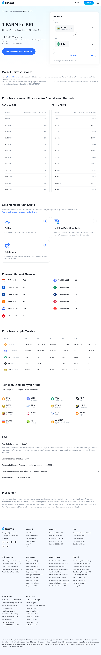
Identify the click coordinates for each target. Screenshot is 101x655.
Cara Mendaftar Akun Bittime (82, 533)
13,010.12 (65, 351)
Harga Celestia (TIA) (32, 580)
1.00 (26, 357)
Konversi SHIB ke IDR (56, 538)
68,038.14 (53, 344)
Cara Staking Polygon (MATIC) (82, 572)
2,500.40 (28, 351)
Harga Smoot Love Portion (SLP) (35, 569)
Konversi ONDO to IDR (56, 541)
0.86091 (52, 357)
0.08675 (27, 370)
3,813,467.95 (92, 344)
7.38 (63, 363)
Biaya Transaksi (30, 541)
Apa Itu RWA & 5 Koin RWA (10, 616)
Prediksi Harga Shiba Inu (9, 605)
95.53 (38, 357)
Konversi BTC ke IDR (55, 535)
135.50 (39, 363)
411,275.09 (65, 344)
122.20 (76, 363)
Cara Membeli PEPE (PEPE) (57, 577)
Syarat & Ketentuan (32, 535)
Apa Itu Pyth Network (32, 616)
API (27, 547)
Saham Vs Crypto (31, 603)
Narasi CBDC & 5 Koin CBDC (10, 625)
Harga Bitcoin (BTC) (32, 561)
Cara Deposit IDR (78, 538)
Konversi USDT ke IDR (56, 533)
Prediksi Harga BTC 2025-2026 (11, 563)
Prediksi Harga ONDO (8, 619)
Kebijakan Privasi (31, 538)
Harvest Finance (13, 77)
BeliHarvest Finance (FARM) (19, 51)
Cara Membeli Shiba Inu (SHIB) (59, 575)
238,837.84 (40, 351)
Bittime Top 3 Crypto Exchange (11, 561)
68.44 (89, 363)
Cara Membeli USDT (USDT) (57, 566)
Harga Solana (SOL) (31, 572)
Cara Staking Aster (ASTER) (81, 566)
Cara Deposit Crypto (79, 544)
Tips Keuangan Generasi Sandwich (36, 605)
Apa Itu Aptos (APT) (32, 608)
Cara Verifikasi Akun (79, 535)
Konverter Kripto (16, 11)
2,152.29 (53, 351)
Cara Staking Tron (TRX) (80, 575)
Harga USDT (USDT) (32, 566)
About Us (28, 544)
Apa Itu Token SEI (31, 619)
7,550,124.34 (41, 344)
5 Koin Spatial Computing (10, 614)
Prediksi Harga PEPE (8, 608)
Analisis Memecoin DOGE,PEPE (11, 600)
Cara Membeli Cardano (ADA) (58, 586)
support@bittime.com (10, 533)
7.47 (75, 370)
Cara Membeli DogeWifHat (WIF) (59, 583)
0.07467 (52, 370)
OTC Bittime (29, 533)
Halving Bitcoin (77, 586)
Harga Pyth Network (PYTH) (34, 575)
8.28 (38, 370)
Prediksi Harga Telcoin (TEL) (10, 572)
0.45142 (64, 370)
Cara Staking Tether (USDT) (81, 563)
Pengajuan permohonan (11, 535)
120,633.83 (91, 351)
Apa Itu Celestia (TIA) (80, 583)
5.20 (63, 357)
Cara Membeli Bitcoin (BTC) (57, 561)
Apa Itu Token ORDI (79, 580)
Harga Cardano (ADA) (32, 583)
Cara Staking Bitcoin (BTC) (81, 569)
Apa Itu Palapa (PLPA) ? (33, 600)
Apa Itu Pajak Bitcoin (32, 614)
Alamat (6, 538)
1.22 (51, 363)
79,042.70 (28, 344)
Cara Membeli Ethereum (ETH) (58, 563)
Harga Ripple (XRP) (31, 586)
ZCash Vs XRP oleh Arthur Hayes (12, 569)
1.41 (26, 363)
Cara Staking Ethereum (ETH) (82, 561)
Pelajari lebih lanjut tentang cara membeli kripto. (19, 212)
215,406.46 (77, 351)
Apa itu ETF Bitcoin (79, 577)
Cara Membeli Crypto (55, 572)
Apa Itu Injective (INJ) (33, 611)
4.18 (89, 370)
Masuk (77, 3)
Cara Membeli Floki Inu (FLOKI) (59, 580)
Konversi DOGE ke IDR (56, 544)
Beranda (5, 11)
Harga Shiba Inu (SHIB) (33, 577)
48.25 (89, 357)
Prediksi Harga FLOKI (8, 611)
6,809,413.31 (78, 344)
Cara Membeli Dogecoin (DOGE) (59, 569)
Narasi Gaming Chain (8, 622)
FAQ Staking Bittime (79, 541)
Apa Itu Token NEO (31, 625)
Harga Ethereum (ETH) (33, 563)
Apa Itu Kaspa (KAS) (32, 622)
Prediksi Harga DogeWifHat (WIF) (12, 603)
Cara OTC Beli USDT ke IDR (10, 566)
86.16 (76, 357)
